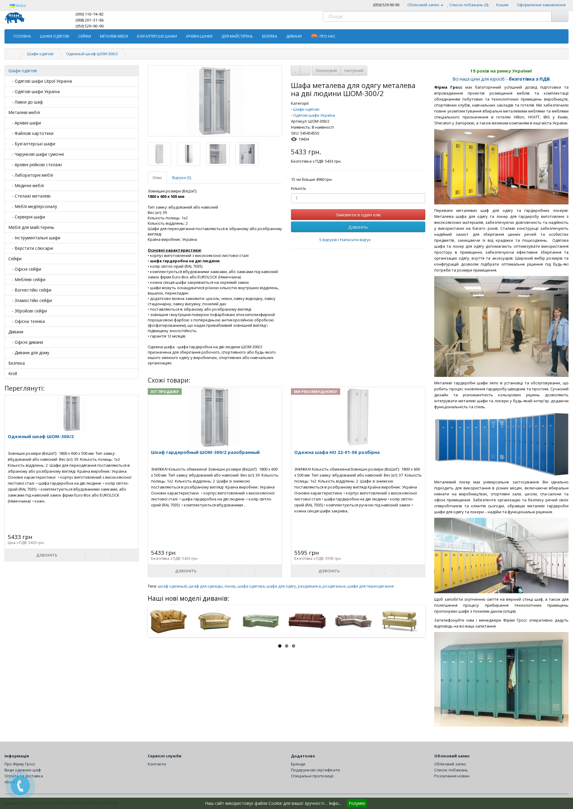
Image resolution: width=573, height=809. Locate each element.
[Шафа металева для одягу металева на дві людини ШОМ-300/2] (215, 100)
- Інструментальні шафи (34, 238)
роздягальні (334, 586)
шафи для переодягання (370, 586)
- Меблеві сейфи (26, 279)
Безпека (269, 36)
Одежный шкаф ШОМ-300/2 (92, 53)
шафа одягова (251, 586)
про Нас (327, 36)
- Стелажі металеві (29, 196)
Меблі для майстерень (31, 227)
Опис (157, 177)
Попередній (326, 70)
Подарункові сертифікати (315, 770)
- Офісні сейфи (24, 269)
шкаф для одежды (206, 586)
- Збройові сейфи (27, 311)
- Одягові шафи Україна (34, 91)
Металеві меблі (114, 36)
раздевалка (309, 586)
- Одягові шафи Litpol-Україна (40, 81)
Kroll (12, 373)
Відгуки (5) (181, 177)
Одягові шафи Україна (314, 115)
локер (230, 586)
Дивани (294, 36)
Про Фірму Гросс (19, 764)
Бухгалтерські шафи (157, 36)
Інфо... (335, 803)
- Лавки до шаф (25, 102)
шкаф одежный (172, 586)
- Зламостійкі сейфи (30, 300)
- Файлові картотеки (30, 133)
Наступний (353, 70)
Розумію (357, 803)
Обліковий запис (450, 764)
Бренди (298, 764)
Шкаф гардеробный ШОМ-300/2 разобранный (205, 452)
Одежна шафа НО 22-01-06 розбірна (337, 452)
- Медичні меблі (26, 185)
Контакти (157, 764)
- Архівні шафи (24, 123)
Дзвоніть (358, 227)
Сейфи (84, 36)
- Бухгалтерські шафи (31, 144)
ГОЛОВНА (22, 36)
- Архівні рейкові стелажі (35, 164)
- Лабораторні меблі (30, 175)
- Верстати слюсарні (30, 248)
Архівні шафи (199, 36)
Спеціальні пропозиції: (312, 776)
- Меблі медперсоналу (32, 206)
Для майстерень (237, 36)
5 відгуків (328, 239)
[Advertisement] (286, 691)
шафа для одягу (281, 586)
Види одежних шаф (22, 770)
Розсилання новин (451, 776)
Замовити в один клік (358, 215)
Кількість (298, 188)
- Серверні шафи (26, 217)
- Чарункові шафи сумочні (36, 154)
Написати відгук (355, 239)
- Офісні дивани (25, 342)
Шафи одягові (54, 36)
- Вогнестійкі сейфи (29, 290)
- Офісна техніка (26, 321)
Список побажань (451, 770)
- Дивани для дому (28, 352)
